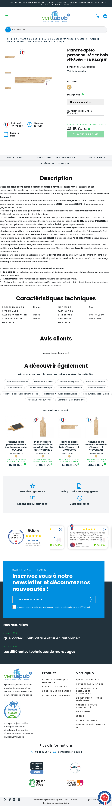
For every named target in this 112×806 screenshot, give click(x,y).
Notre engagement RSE (89, 684)
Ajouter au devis (87, 134)
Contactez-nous (86, 720)
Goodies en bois (14, 387)
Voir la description (77, 71)
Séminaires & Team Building (71, 399)
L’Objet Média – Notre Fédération (89, 699)
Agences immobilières (17, 381)
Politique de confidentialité (56, 803)
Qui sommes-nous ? (87, 679)
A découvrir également (56, 163)
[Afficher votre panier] (106, 16)
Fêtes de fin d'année (95, 381)
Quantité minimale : (79, 111)
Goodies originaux (96, 387)
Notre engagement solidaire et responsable (87, 691)
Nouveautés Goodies (54, 686)
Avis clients (97, 157)
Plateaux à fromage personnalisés (60, 393)
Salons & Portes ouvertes (39, 399)
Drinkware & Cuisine (25, 39)
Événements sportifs (69, 381)
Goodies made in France (70, 387)
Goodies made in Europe (40, 387)
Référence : (74, 67)
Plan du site (39, 799)
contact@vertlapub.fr (70, 751)
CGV (66, 799)
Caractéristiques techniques (56, 157)
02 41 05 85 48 (43, 751)
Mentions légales (54, 799)
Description (15, 157)
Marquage (75, 95)
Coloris (72, 81)
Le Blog (80, 716)
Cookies (73, 799)
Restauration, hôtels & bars (96, 393)
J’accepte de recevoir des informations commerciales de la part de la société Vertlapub (53, 607)
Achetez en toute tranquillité (86, 706)
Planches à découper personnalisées (63, 39)
